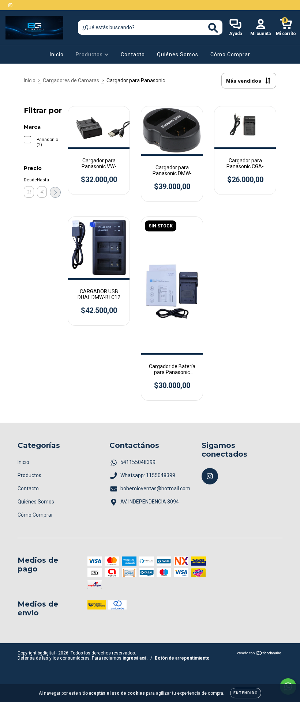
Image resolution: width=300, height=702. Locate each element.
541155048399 (137, 462)
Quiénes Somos (177, 54)
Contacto (133, 54)
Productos (90, 54)
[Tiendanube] (259, 654)
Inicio (57, 54)
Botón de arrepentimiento (182, 658)
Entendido (245, 693)
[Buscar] (213, 28)
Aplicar (55, 192)
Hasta (42, 179)
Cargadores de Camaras (71, 80)
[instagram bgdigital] (10, 5)
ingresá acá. (135, 658)
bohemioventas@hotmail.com (155, 488)
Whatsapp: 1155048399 (147, 475)
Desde (29, 179)
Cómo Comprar (230, 54)
